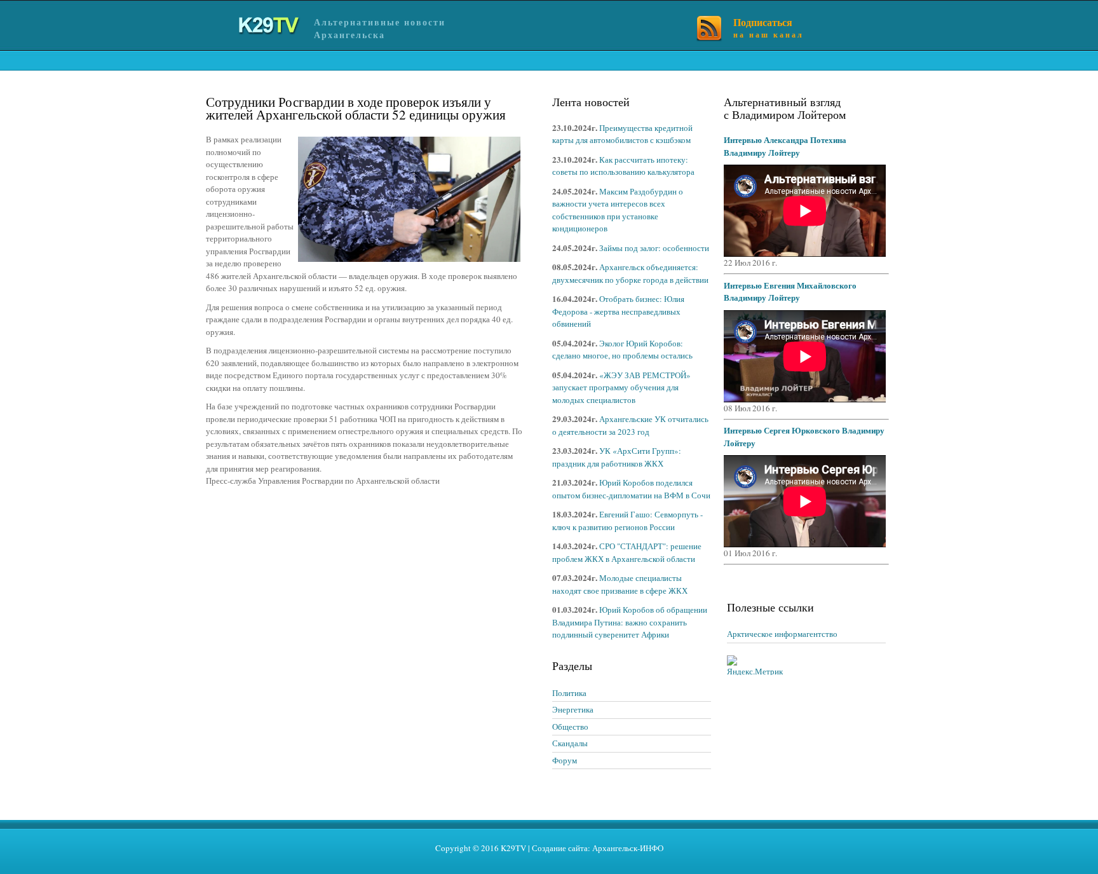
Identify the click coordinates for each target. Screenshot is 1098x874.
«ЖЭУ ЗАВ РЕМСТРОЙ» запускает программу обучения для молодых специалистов (621, 387)
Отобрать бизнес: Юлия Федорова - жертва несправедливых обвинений (618, 311)
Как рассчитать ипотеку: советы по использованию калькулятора (623, 166)
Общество (570, 726)
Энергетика (572, 709)
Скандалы (570, 743)
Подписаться (768, 27)
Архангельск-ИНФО (627, 848)
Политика (569, 693)
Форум (564, 760)
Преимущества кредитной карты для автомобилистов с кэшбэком (622, 134)
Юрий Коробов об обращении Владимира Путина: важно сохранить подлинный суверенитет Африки (629, 622)
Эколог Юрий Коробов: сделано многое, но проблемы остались (622, 350)
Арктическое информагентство (782, 633)
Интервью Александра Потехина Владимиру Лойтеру (785, 145)
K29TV (513, 848)
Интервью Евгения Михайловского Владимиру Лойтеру (790, 291)
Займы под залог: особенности (654, 248)
